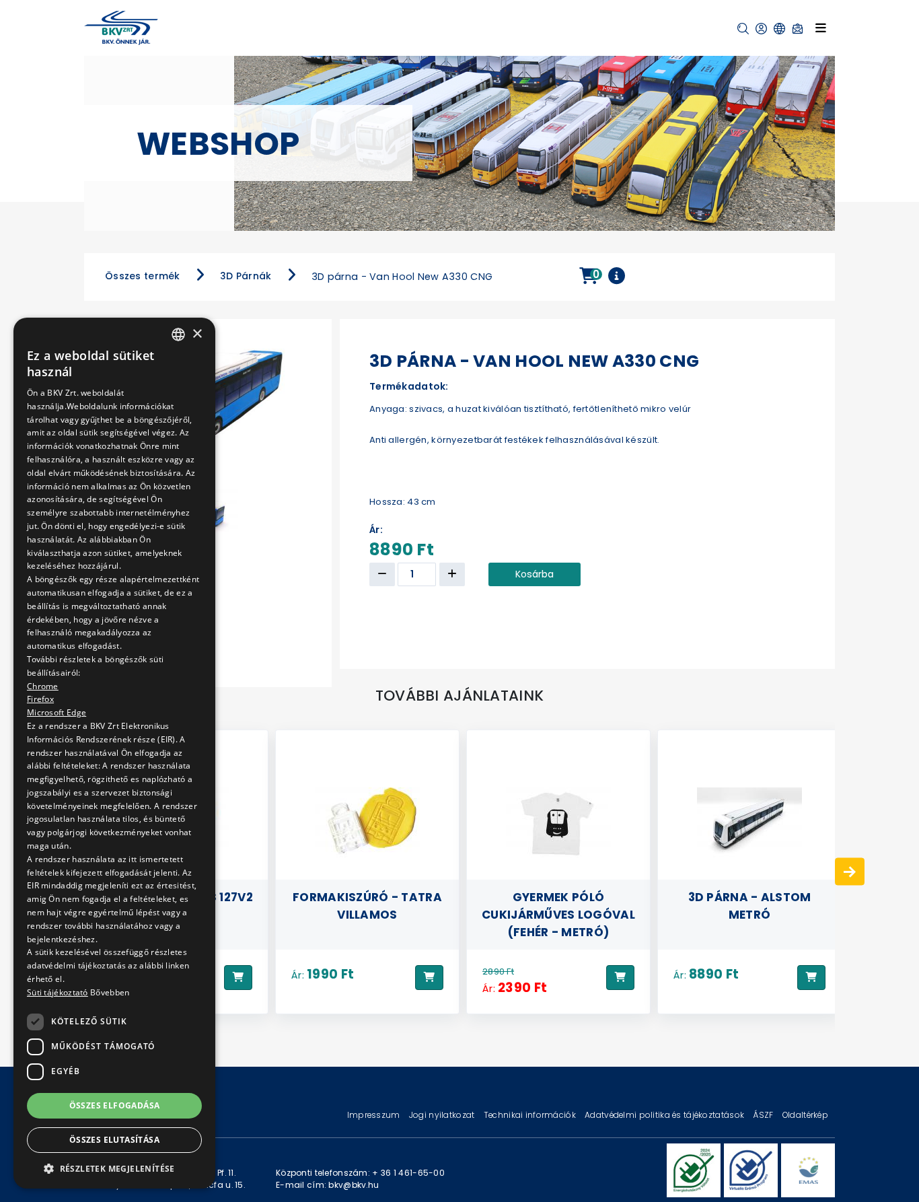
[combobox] (178, 334)
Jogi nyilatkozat (443, 1115)
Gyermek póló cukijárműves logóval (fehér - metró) (367, 914)
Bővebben (109, 992)
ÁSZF (764, 1115)
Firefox (40, 699)
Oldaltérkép (805, 1115)
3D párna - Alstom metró (558, 905)
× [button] (197, 333)
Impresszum (374, 1115)
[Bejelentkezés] (761, 29)
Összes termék (142, 276)
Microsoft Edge (56, 712)
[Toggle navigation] (821, 27)
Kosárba (534, 574)
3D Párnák (246, 276)
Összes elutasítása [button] (114, 1139)
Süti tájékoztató (57, 992)
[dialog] (114, 753)
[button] (743, 29)
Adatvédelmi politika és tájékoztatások (665, 1115)
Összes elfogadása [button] (114, 1104)
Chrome (43, 685)
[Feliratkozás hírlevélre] (797, 29)
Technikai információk (531, 1115)
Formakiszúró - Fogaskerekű (749, 905)
